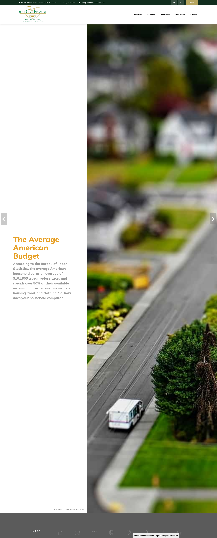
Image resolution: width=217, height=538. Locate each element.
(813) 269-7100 (69, 2)
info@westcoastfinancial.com (93, 2)
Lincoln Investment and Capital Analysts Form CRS (156, 535)
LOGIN (192, 2)
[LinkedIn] (174, 2)
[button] (138, 14)
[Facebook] (181, 2)
